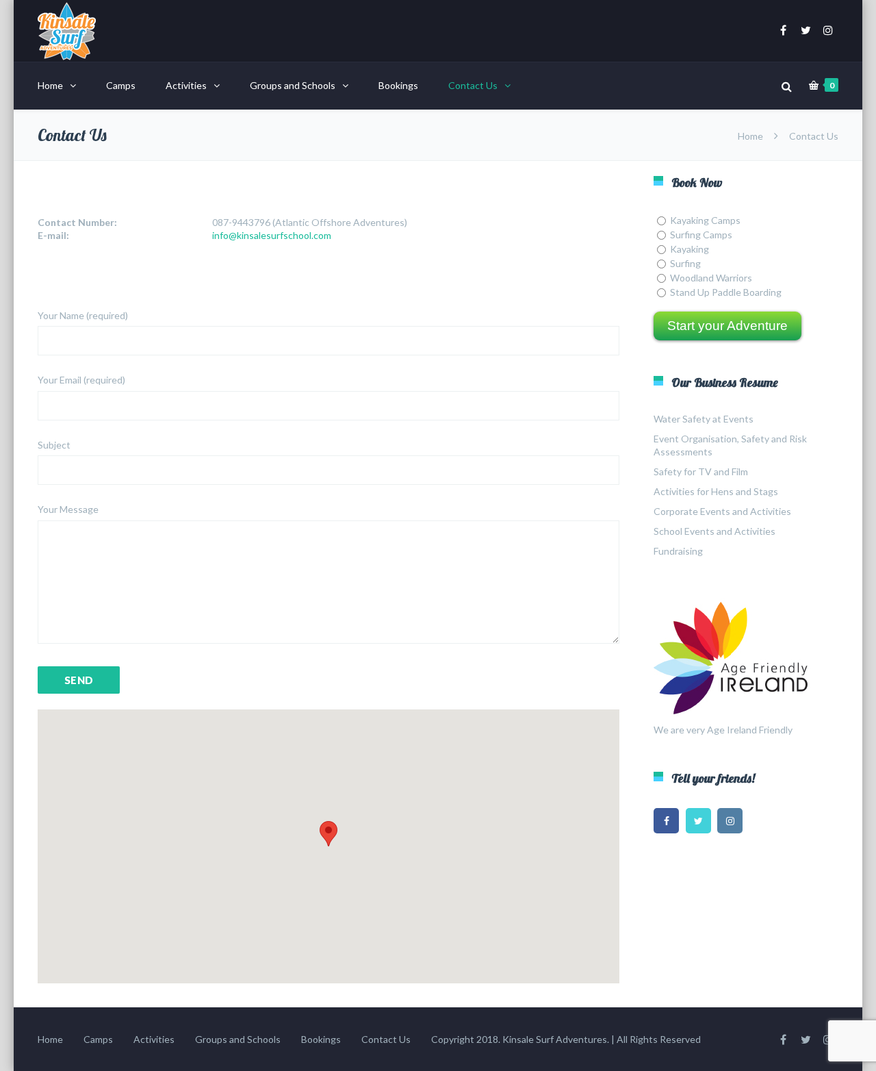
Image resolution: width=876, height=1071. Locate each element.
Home (50, 85)
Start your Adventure (727, 325)
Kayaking (689, 249)
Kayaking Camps (705, 220)
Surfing (685, 263)
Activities (186, 85)
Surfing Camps (701, 234)
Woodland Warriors (711, 278)
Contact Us (473, 85)
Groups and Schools (292, 85)
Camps (121, 85)
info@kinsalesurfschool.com (271, 235)
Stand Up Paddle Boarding (726, 292)
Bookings (398, 85)
